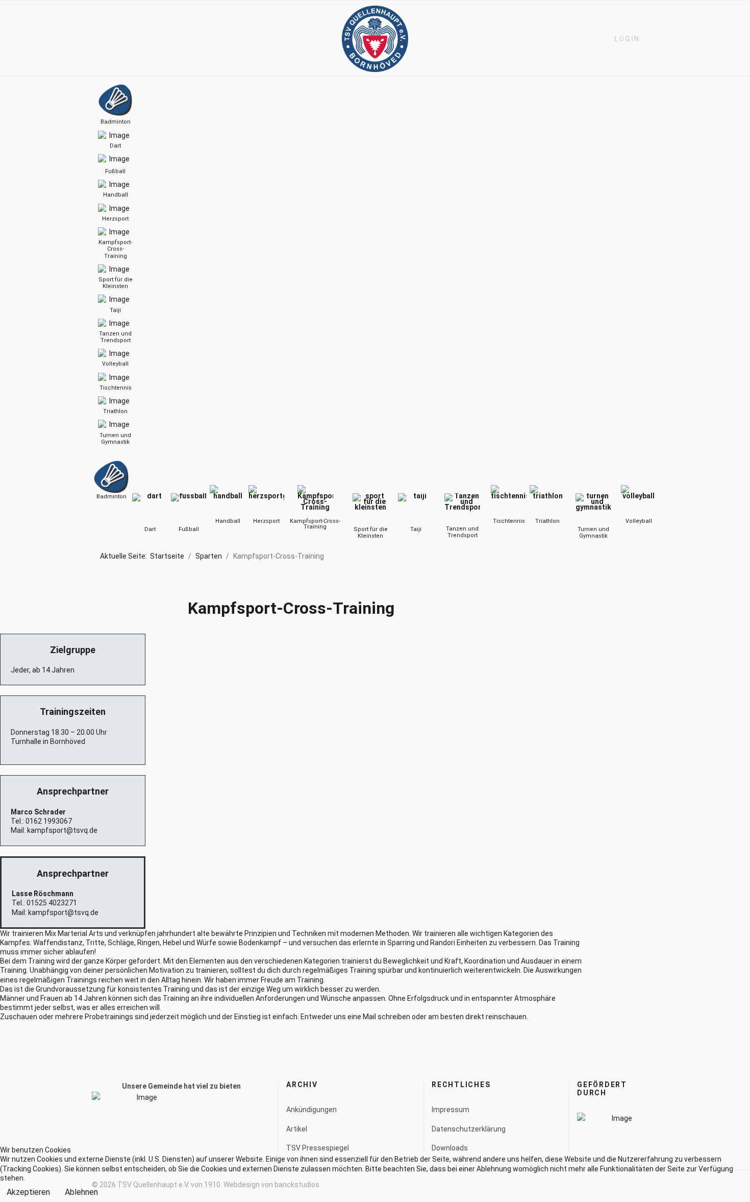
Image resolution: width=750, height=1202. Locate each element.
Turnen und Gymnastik (593, 532)
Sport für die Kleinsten (371, 532)
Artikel (296, 1129)
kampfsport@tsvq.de (62, 830)
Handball (227, 521)
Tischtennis (509, 521)
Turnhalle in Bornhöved (48, 741)
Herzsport (266, 521)
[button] (623, 39)
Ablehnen (81, 1192)
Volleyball (639, 521)
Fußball (189, 529)
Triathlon (547, 521)
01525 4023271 (52, 903)
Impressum (450, 1109)
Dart (150, 529)
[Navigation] (96, 39)
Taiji (415, 529)
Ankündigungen (311, 1109)
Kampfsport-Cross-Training (315, 524)
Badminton (111, 496)
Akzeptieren (28, 1192)
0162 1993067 (49, 821)
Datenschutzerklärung (469, 1129)
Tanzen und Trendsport (462, 532)
